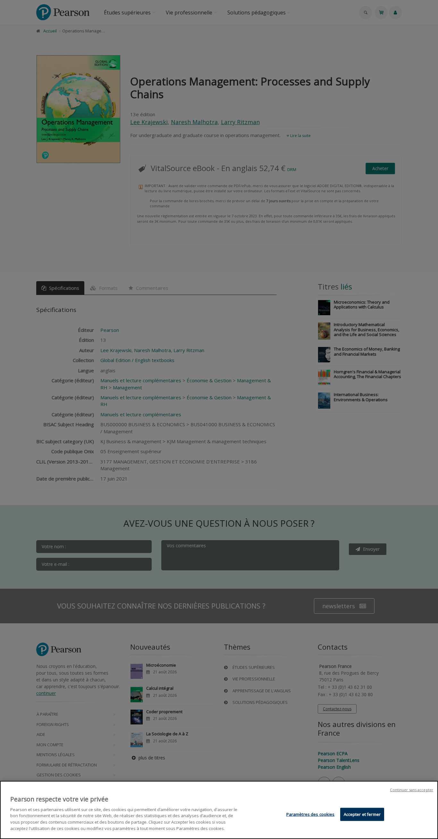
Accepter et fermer (362, 814)
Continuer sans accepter (411, 789)
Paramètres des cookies (310, 814)
